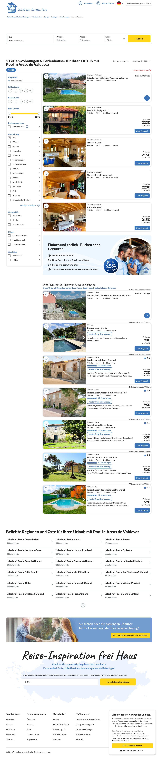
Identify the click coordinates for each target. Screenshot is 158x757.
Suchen (139, 38)
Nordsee (10, 719)
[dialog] (132, 732)
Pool (26, 137)
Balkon (26, 177)
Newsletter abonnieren (118, 682)
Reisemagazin (59, 729)
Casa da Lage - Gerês (97, 328)
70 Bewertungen (104, 365)
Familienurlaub (26, 240)
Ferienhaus (26, 255)
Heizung (26, 195)
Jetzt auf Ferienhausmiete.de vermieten (130, 635)
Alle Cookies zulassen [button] (132, 745)
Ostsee (9, 724)
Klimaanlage (26, 173)
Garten (26, 146)
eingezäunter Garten (26, 200)
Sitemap (10, 739)
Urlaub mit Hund (26, 235)
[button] (132, 751)
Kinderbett (26, 182)
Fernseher (26, 151)
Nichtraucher (26, 224)
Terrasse (26, 155)
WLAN (26, 142)
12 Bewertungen (104, 495)
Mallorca (10, 729)
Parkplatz (26, 186)
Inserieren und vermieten (88, 719)
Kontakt (57, 739)
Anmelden (88, 3)
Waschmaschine (26, 164)
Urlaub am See (26, 244)
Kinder (26, 220)
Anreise (60, 37)
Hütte (26, 260)
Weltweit (10, 734)
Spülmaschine (26, 160)
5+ (31, 90)
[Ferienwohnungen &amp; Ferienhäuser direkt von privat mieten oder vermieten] (26, 9)
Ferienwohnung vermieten (139, 3)
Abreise (83, 37)
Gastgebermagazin (85, 724)
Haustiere (26, 215)
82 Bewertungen (104, 463)
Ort (10, 37)
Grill (26, 191)
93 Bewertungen (104, 430)
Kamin (26, 168)
